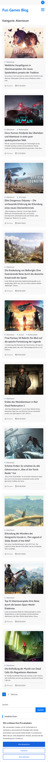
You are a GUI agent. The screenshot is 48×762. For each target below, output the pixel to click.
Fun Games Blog (15, 10)
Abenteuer (10, 62)
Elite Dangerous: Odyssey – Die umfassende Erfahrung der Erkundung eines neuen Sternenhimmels (23, 204)
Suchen (5, 704)
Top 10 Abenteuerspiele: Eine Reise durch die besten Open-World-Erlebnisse (22, 605)
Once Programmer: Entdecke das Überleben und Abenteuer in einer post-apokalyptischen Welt (24, 137)
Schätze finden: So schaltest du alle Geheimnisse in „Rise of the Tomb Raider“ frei (22, 469)
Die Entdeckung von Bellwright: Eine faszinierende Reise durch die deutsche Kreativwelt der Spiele (24, 274)
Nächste (14, 694)
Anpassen (24, 751)
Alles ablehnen (24, 757)
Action (21, 335)
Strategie (22, 197)
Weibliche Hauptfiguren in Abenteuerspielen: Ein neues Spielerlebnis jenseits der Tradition (22, 69)
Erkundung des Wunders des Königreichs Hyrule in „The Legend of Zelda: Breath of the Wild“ (23, 537)
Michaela (10, 86)
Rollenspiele (23, 129)
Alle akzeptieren (24, 744)
